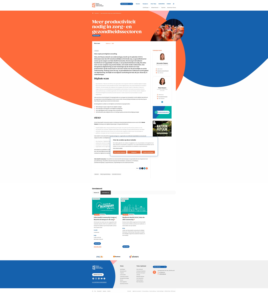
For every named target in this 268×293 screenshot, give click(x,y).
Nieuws (138, 4)
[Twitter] (142, 168)
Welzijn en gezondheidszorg (105, 174)
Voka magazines (123, 281)
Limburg (138, 274)
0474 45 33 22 (161, 94)
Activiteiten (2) (105, 192)
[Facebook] (140, 168)
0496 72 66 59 (159, 69)
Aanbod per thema (171, 7)
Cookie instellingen (160, 291)
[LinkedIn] (145, 168)
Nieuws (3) (96, 192)
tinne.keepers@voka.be (163, 96)
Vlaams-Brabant (139, 280)
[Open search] (174, 3)
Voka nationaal (139, 269)
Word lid (108, 291)
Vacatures (145, 4)
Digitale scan (108, 43)
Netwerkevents (154, 7)
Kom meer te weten (117, 148)
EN (92, 291)
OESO (113, 43)
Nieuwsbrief (99, 291)
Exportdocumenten (124, 283)
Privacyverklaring (145, 291)
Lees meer (98, 244)
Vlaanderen (97, 174)
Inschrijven (97, 246)
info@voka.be (162, 274)
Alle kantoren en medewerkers (99, 282)
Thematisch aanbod (124, 276)
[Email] (147, 168)
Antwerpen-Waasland (140, 271)
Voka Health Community (116, 174)
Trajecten (163, 7)
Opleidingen (146, 7)
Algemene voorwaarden (137, 291)
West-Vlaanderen (139, 281)
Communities (123, 274)
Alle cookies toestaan (119, 152)
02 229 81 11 (162, 272)
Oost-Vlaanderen (139, 278)
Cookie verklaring (152, 291)
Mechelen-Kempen (140, 276)
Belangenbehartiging (124, 278)
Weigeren (134, 152)
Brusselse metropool (140, 272)
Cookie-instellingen (148, 152)
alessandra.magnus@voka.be (163, 70)
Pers (95, 291)
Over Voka (153, 4)
